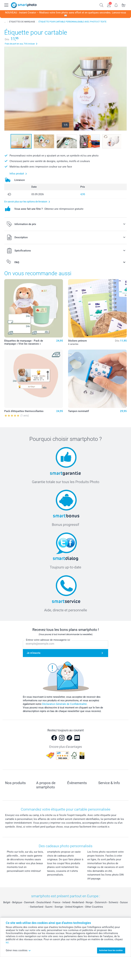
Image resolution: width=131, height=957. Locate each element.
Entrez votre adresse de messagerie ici (48, 639)
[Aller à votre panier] (123, 5)
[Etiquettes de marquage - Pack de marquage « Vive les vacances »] (33, 308)
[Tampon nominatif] (97, 379)
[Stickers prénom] (97, 308)
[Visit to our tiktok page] (69, 737)
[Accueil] (5, 22)
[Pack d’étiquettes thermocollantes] (33, 379)
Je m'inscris (33, 652)
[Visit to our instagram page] (61, 737)
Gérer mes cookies (16, 950)
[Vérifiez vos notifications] (116, 5)
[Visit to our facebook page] (54, 737)
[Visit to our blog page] (77, 737)
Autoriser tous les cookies (111, 950)
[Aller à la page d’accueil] (24, 5)
